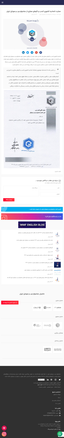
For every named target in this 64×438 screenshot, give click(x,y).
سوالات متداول (57, 394)
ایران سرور (40, 384)
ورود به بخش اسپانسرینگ (54, 429)
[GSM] (57, 349)
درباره (59, 397)
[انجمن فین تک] (47, 325)
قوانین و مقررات (42, 387)
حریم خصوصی (50, 387)
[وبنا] (47, 349)
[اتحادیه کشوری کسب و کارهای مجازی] (57, 325)
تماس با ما (57, 403)
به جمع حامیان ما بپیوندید (10, 302)
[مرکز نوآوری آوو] (37, 325)
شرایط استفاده (57, 387)
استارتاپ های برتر (56, 400)
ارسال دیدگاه (9, 200)
